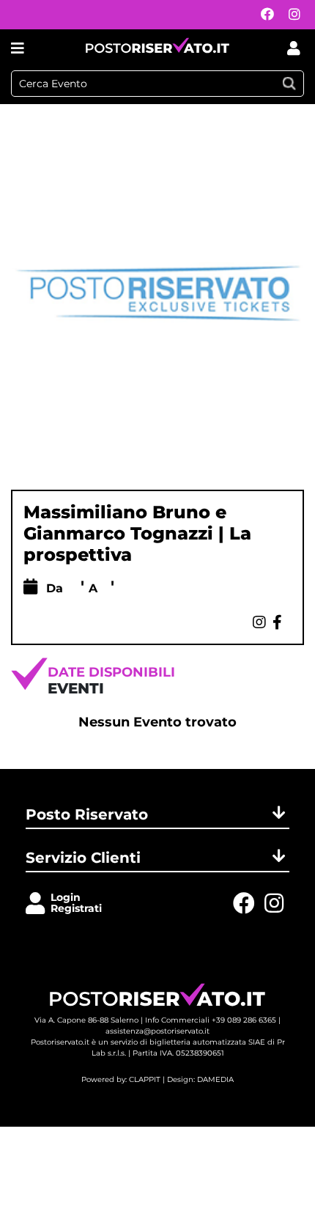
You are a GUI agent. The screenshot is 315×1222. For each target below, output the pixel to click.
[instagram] (291, 15)
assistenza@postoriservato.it (157, 1031)
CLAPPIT (144, 1079)
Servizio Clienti (83, 857)
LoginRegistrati (76, 903)
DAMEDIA (215, 1079)
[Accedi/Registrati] (38, 904)
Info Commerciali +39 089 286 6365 (210, 1020)
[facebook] (264, 15)
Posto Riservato (87, 814)
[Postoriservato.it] (157, 48)
